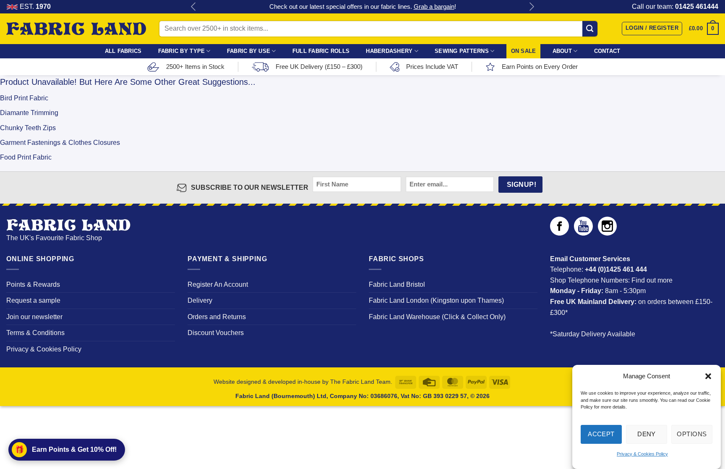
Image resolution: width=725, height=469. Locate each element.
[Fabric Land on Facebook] (559, 233)
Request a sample (33, 300)
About (562, 51)
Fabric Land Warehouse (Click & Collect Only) (437, 316)
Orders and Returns (217, 316)
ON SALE (523, 51)
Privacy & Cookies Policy (642, 453)
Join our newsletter (34, 316)
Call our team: (675, 6)
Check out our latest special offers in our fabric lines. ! (362, 6)
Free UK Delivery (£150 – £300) (319, 66)
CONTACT (607, 51)
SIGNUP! (521, 184)
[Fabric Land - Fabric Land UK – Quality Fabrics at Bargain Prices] (76, 29)
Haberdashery (389, 51)
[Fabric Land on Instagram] (607, 233)
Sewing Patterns (462, 51)
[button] (708, 376)
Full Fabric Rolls (320, 51)
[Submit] (590, 28)
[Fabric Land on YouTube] (583, 233)
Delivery (200, 300)
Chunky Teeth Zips (28, 127)
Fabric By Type (181, 51)
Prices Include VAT (432, 66)
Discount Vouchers (216, 332)
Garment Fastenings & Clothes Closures (60, 142)
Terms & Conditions (35, 332)
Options (692, 434)
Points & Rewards (33, 284)
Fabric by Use (248, 51)
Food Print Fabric (26, 157)
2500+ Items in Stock (195, 66)
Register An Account (218, 284)
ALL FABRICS (123, 51)
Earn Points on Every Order (540, 66)
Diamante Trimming (29, 112)
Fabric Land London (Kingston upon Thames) (436, 300)
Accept (601, 434)
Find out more (652, 280)
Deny (646, 434)
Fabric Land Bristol (397, 284)
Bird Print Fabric (24, 98)
